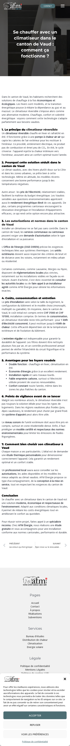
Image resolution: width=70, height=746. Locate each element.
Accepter (35, 715)
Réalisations (35, 613)
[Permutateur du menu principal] (62, 6)
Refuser (35, 724)
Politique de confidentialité (35, 741)
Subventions (35, 617)
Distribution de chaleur (35, 639)
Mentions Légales (35, 669)
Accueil (35, 602)
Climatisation (35, 643)
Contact (35, 606)
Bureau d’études (35, 636)
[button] (65, 679)
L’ (12, 338)
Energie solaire (35, 647)
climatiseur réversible (41, 129)
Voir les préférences (35, 734)
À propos (35, 610)
